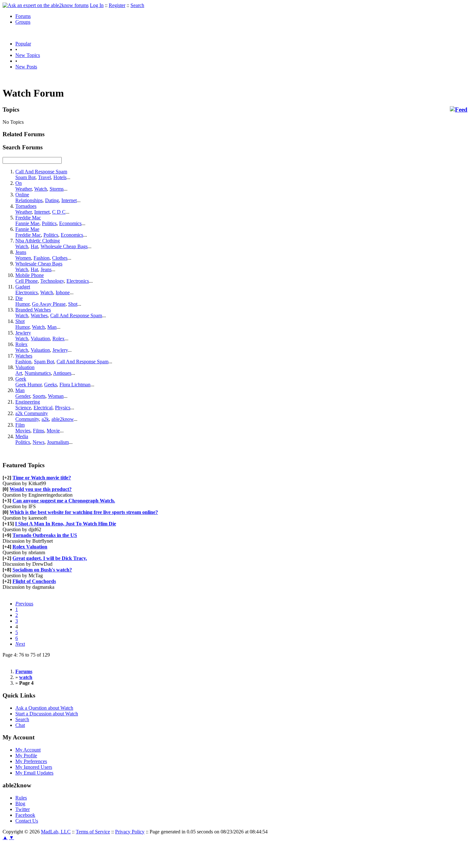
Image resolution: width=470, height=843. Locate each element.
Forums (23, 16)
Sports (39, 396)
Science (23, 407)
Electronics (78, 281)
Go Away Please (49, 304)
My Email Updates (34, 773)
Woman (56, 396)
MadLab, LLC (56, 831)
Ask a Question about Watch (44, 708)
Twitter (22, 809)
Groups (22, 22)
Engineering (27, 402)
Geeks (50, 384)
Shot (72, 304)
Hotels (60, 177)
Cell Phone (26, 281)
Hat (34, 246)
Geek (20, 379)
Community (27, 419)
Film (20, 425)
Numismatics (38, 373)
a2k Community (31, 413)
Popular (23, 43)
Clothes (59, 258)
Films (38, 430)
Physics (62, 407)
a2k (45, 419)
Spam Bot (25, 177)
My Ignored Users (33, 767)
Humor (22, 304)
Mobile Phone (29, 275)
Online (22, 194)
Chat (20, 725)
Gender (22, 396)
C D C (59, 212)
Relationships (29, 200)
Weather (23, 189)
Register (117, 5)
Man (52, 327)
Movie (53, 430)
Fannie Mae (27, 223)
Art (18, 373)
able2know (62, 419)
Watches (39, 315)
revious (24, 603)
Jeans (20, 252)
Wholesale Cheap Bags (64, 246)
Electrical (43, 407)
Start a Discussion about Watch (46, 713)
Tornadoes (25, 206)
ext (20, 644)
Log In (97, 5)
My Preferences (31, 761)
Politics (49, 223)
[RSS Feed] (458, 109)
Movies (22, 430)
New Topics (27, 55)
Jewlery (23, 332)
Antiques (62, 373)
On (18, 183)
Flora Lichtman (74, 384)
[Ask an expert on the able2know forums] (46, 5)
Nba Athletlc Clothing (37, 240)
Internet (69, 200)
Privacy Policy (130, 831)
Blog (20, 803)
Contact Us (26, 820)
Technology (52, 281)
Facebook (25, 815)
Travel (44, 177)
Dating (52, 200)
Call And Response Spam (41, 171)
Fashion (42, 258)
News (38, 442)
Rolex (58, 338)
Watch (40, 189)
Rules (21, 797)
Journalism (58, 442)
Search (137, 5)
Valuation (40, 338)
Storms (57, 189)
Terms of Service (93, 831)
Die (19, 298)
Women (23, 258)
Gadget (22, 286)
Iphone (63, 292)
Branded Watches (33, 309)
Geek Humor (28, 384)
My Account (28, 749)
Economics (70, 223)
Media (21, 436)
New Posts (26, 66)
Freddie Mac (28, 217)
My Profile (26, 755)
